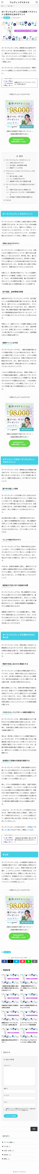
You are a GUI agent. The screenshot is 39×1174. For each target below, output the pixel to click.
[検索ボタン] (36, 2)
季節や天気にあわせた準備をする (20, 190)
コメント (7, 1065)
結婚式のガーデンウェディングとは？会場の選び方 (25, 83)
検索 (34, 1129)
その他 (7, 1146)
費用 (7, 1159)
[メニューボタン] (2, 2)
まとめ (8, 200)
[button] (4, 961)
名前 (6, 1088)
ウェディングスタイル (19, 2)
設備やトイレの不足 (16, 168)
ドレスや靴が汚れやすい (17, 179)
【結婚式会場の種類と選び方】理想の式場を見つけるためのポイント (25, 840)
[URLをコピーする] (34, 961)
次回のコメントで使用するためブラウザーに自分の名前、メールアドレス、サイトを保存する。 (20, 1109)
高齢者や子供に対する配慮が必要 (20, 181)
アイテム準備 (9, 1142)
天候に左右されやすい (17, 163)
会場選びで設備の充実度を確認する (21, 197)
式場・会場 (6, 17)
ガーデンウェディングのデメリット (18, 160)
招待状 (7, 1155)
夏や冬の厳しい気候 (16, 176)
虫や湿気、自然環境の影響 (18, 165)
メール (6, 1095)
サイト (5, 1102)
